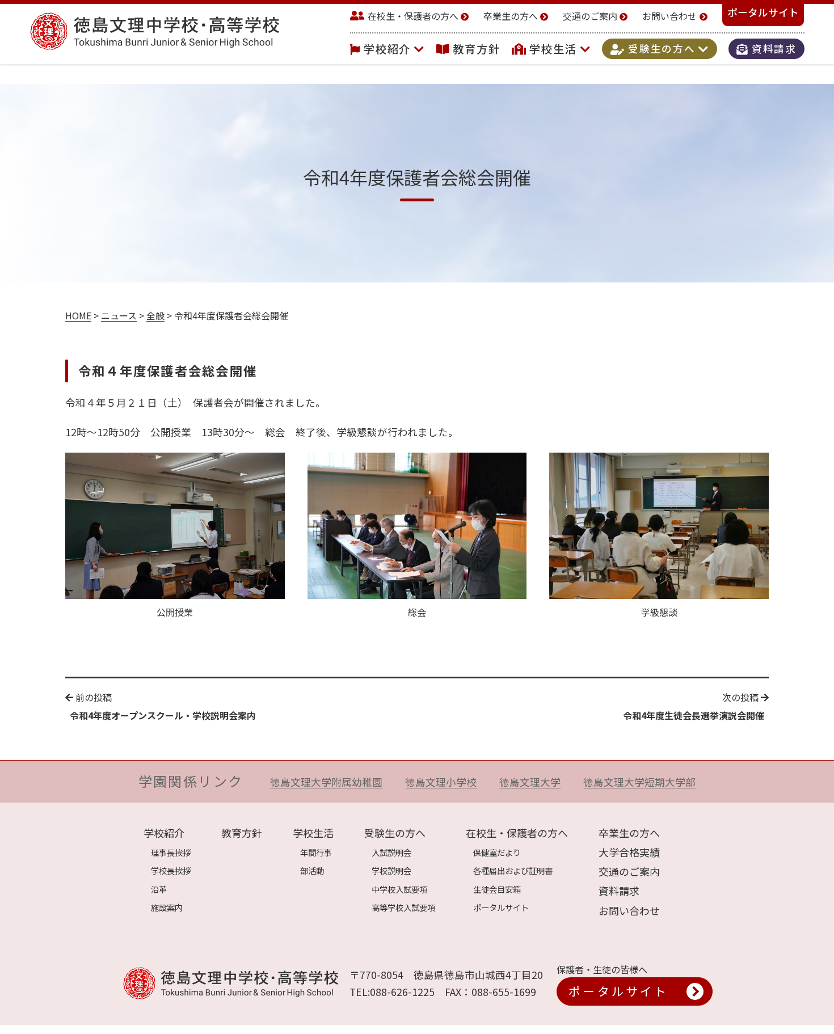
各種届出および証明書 (513, 870)
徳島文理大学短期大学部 (639, 782)
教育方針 (476, 49)
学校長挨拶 (171, 870)
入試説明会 (391, 852)
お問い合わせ (669, 16)
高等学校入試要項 (403, 907)
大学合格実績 (629, 852)
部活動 (312, 870)
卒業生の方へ (510, 16)
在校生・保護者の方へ (413, 16)
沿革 (159, 889)
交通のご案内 (590, 16)
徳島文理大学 (530, 782)
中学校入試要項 (399, 889)
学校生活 (554, 49)
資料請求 (772, 49)
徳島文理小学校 (441, 782)
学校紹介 (389, 49)
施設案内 (167, 907)
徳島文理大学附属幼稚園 (326, 782)
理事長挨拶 (171, 852)
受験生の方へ (661, 49)
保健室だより (497, 852)
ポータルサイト (763, 12)
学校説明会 (391, 870)
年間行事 (316, 852)
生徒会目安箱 (497, 889)
